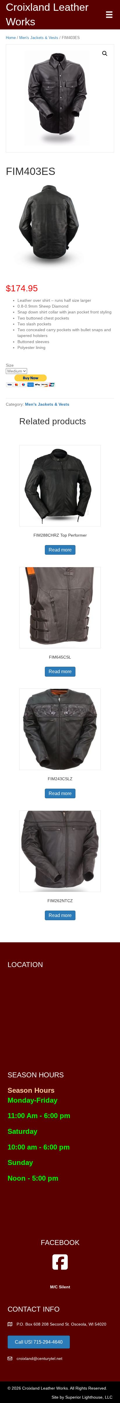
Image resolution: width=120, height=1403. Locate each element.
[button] (105, 53)
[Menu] (109, 14)
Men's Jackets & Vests (38, 38)
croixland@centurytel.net (39, 1358)
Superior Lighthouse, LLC (88, 1397)
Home (11, 38)
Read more (60, 549)
